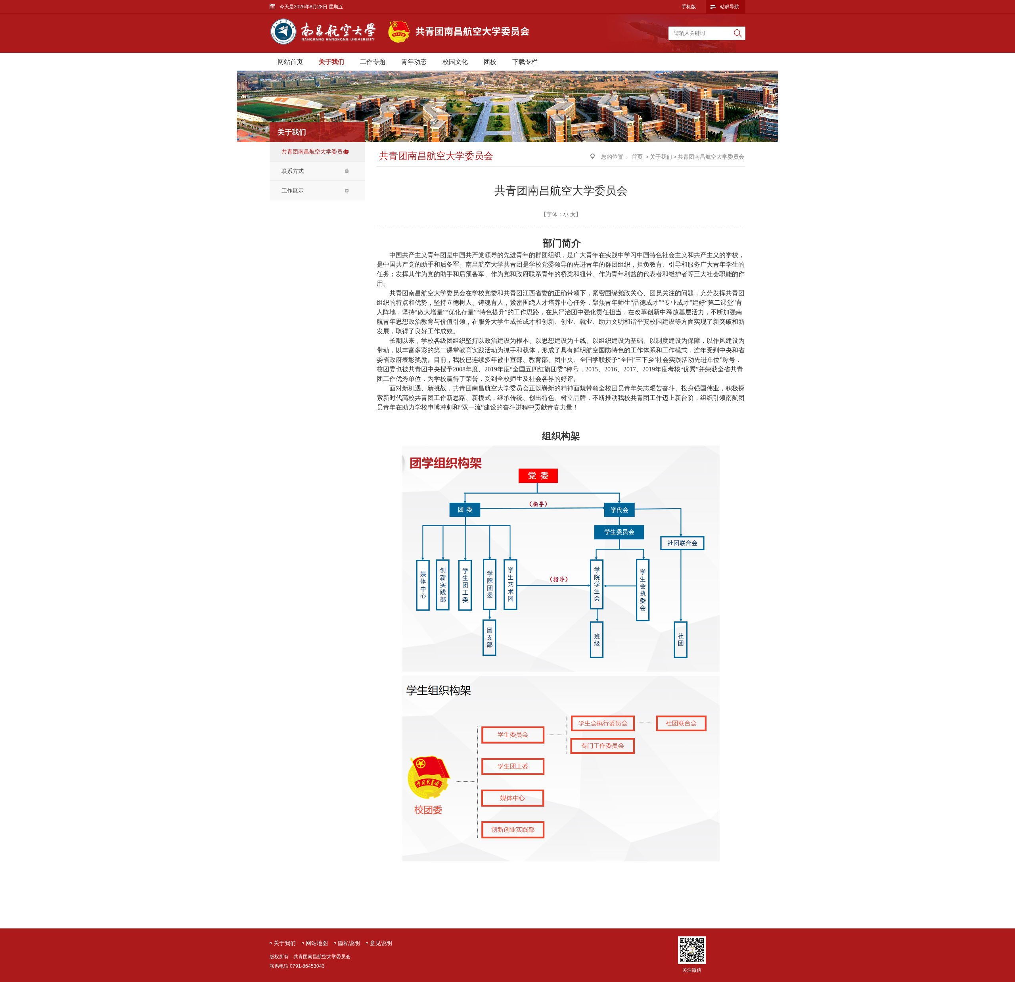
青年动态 (414, 61)
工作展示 (293, 190)
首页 (637, 157)
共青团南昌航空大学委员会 (315, 151)
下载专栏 (525, 61)
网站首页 (290, 61)
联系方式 (293, 171)
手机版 (689, 7)
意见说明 (381, 943)
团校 (490, 61)
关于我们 (331, 61)
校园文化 (455, 61)
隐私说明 (349, 943)
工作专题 (372, 61)
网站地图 (317, 943)
